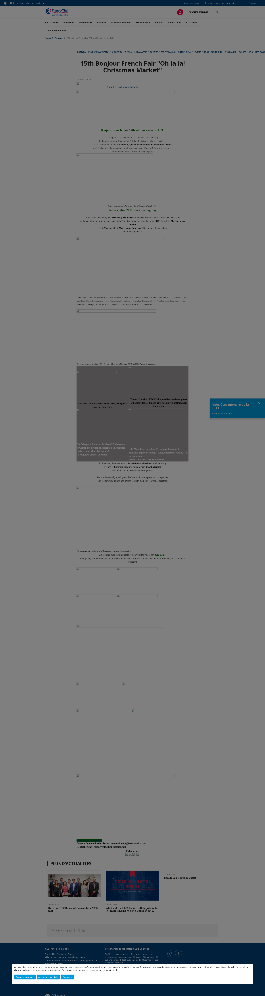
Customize (67, 977)
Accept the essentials (48, 977)
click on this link (110, 970)
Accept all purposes (25, 977)
